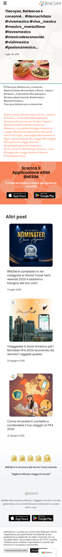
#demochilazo (12, 114)
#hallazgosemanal (15, 156)
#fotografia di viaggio (16, 142)
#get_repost (11, 138)
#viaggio (34, 128)
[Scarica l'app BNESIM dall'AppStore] (19, 518)
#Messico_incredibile (16, 128)
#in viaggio (35, 138)
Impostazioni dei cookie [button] (16, 550)
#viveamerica (46, 135)
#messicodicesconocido (18, 121)
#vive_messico (46, 114)
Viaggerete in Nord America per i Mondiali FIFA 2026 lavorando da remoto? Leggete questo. (30, 350)
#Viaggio (9, 152)
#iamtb (34, 142)
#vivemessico (29, 114)
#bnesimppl (29, 149)
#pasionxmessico (14, 125)
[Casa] (50, 3)
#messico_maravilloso (17, 118)
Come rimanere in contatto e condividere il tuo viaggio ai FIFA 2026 (30, 425)
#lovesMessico (39, 118)
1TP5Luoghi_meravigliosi (24, 135)
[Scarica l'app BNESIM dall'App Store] (17, 195)
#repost (23, 138)
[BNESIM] (31, 493)
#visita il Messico (42, 121)
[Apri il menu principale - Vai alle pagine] (5, 3)
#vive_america (13, 149)
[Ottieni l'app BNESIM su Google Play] (42, 518)
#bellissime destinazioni (27, 132)
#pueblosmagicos (14, 145)
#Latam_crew (45, 149)
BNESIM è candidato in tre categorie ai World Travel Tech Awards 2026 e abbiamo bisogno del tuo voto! (29, 277)
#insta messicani (34, 125)
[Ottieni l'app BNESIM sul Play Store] (45, 195)
